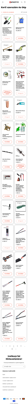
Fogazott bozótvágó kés (6, 239)
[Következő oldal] (15, 349)
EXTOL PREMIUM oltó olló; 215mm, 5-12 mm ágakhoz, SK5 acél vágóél (7, 267)
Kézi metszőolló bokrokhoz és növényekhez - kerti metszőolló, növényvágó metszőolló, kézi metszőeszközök (20, 85)
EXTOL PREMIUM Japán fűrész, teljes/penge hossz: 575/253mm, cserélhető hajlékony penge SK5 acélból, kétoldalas (6, 296)
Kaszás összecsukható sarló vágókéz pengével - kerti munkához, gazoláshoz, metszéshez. (20, 188)
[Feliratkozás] (23, 366)
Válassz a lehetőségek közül (7, 93)
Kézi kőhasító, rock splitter (19, 160)
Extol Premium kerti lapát (19, 266)
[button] (2, 2)
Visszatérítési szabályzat (9, 386)
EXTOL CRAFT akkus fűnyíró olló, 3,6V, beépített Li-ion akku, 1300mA (20, 57)
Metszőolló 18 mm (20, 110)
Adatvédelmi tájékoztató (9, 377)
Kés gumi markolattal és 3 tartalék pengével (7, 185)
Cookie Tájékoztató (8, 380)
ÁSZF (4, 374)
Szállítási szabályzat (8, 390)
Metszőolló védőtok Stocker (6, 111)
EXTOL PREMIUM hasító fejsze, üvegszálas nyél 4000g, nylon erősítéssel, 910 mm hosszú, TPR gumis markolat (20, 294)
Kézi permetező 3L (20, 134)
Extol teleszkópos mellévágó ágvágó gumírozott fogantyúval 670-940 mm (21, 240)
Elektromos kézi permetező (6, 82)
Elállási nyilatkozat (8, 383)
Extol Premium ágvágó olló (19, 323)
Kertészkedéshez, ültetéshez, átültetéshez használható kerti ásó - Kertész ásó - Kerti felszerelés (7, 30)
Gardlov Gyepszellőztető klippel (20, 214)
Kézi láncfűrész (6, 159)
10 (12, 349)
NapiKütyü (16, 403)
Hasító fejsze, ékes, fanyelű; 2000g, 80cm (6, 57)
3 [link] (13, 346)
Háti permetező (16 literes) (20, 28)
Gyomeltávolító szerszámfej (6, 214)
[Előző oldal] (2, 346)
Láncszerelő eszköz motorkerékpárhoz (7, 135)
